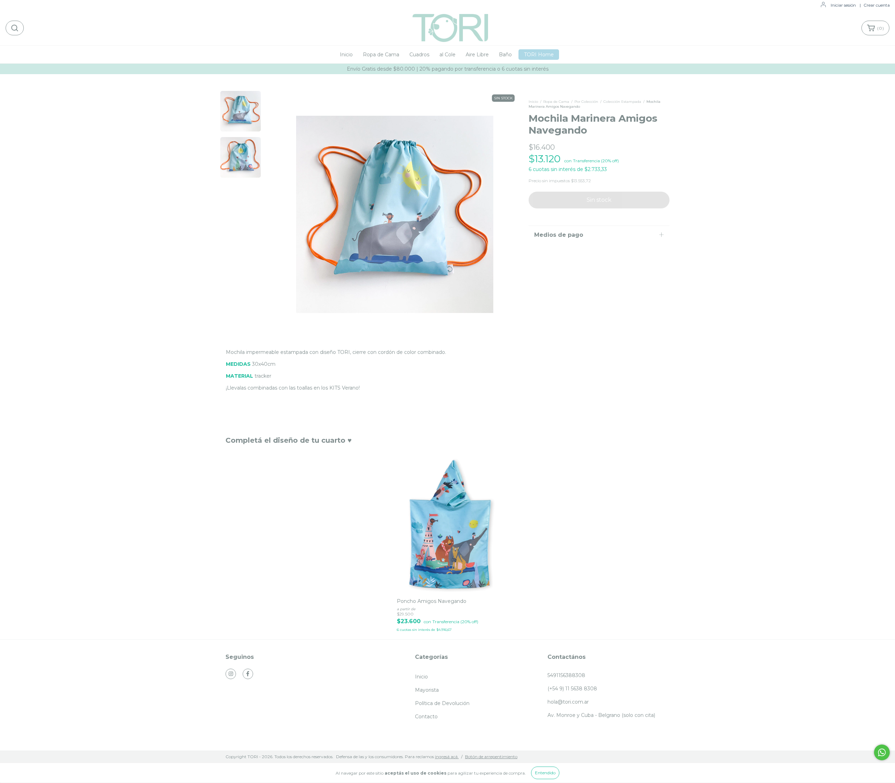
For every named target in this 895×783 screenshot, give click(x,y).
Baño (505, 54)
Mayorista (427, 690)
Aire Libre (477, 54)
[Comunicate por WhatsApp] (882, 752)
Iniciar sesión (843, 5)
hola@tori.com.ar (568, 702)
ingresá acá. (447, 756)
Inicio (346, 54)
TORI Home (539, 54)
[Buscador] (15, 28)
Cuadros (419, 54)
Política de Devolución (442, 703)
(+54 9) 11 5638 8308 (572, 688)
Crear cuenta (877, 5)
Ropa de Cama (381, 54)
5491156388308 (566, 675)
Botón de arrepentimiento (491, 756)
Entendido (545, 772)
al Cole (447, 54)
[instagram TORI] (230, 674)
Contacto (426, 716)
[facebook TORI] (248, 674)
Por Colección (586, 101)
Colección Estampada (622, 101)
